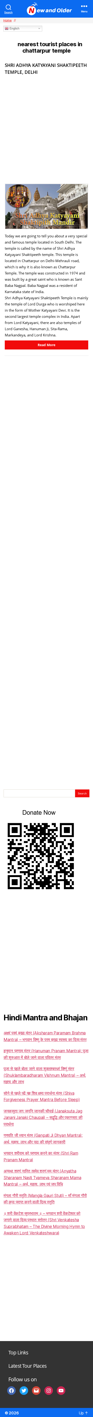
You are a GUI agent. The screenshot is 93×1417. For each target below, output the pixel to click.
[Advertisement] (46, 127)
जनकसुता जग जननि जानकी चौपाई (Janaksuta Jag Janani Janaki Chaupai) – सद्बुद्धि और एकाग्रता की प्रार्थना (43, 1118)
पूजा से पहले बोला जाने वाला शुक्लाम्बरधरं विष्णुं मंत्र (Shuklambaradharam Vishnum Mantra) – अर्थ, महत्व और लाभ (45, 1075)
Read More (46, 345)
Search (82, 793)
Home (7, 20)
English (14, 28)
